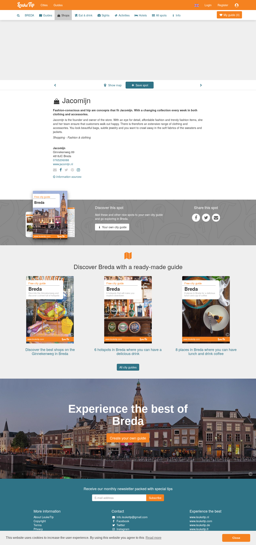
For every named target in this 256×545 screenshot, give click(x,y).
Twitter (121, 525)
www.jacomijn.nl (63, 164)
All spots (161, 15)
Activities (124, 15)
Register (223, 5)
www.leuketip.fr (199, 529)
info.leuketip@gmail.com (132, 517)
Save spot (141, 85)
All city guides (128, 367)
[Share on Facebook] (196, 217)
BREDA (29, 15)
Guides (58, 5)
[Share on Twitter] (206, 217)
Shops (65, 15)
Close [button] (236, 537)
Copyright (40, 521)
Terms (38, 525)
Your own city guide (114, 227)
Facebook (123, 521)
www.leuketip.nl (199, 517)
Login (208, 5)
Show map (114, 85)
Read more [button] (153, 537)
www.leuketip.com (201, 521)
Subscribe (155, 498)
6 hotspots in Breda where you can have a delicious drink (128, 351)
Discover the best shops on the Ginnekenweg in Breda (50, 351)
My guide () (231, 15)
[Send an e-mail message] (216, 217)
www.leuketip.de (200, 525)
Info (178, 15)
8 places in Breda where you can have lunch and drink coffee (206, 351)
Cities (44, 5)
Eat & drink (85, 15)
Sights (105, 15)
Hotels (142, 15)
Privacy (38, 529)
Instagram (123, 529)
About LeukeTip (44, 517)
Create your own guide (128, 437)
